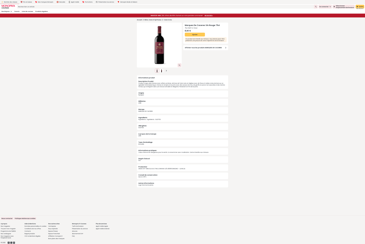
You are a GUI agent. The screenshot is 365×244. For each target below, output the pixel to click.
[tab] (159, 45)
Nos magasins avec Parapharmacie (7, 237)
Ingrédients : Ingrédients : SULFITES (149, 119)
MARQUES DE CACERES (145, 111)
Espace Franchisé (54, 234)
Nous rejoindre (53, 229)
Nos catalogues (6, 234)
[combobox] (165, 6)
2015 (139, 136)
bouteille (141, 144)
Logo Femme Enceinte (145, 185)
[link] (25, 218)
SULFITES (141, 127)
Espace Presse (53, 231)
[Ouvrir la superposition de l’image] (179, 65)
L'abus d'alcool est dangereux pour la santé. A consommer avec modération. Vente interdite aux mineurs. (173, 152)
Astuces (74, 231)
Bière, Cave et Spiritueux (152, 20)
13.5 (139, 160)
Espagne (141, 95)
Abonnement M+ (77, 234)
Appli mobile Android (102, 229)
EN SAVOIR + (209, 15)
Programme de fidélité (8, 231)
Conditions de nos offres (33, 229)
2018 (139, 103)
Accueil (139, 20)
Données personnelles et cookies (35, 226)
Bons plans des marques (56, 239)
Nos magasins (5, 226)
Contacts (28, 231)
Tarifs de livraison (78, 226)
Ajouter (195, 35)
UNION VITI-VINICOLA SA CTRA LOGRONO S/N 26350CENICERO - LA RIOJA (161, 169)
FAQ (73, 236)
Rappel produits (30, 234)
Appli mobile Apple (102, 226)
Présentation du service (80, 229)
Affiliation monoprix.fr (55, 236)
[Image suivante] (166, 70)
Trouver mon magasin (8, 229)
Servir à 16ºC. (142, 177)
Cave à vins (168, 20)
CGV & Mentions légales (32, 236)
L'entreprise (52, 226)
